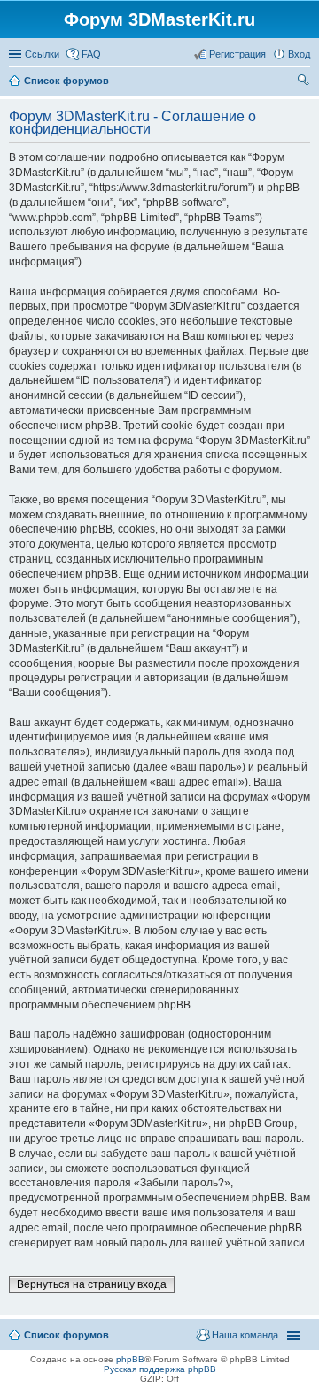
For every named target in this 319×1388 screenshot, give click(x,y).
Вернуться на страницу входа (92, 1284)
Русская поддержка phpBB (160, 1369)
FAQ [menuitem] (91, 54)
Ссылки (42, 54)
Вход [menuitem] (299, 54)
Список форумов (66, 1335)
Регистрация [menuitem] (237, 54)
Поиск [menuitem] (305, 82)
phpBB (130, 1359)
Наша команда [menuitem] (245, 1335)
